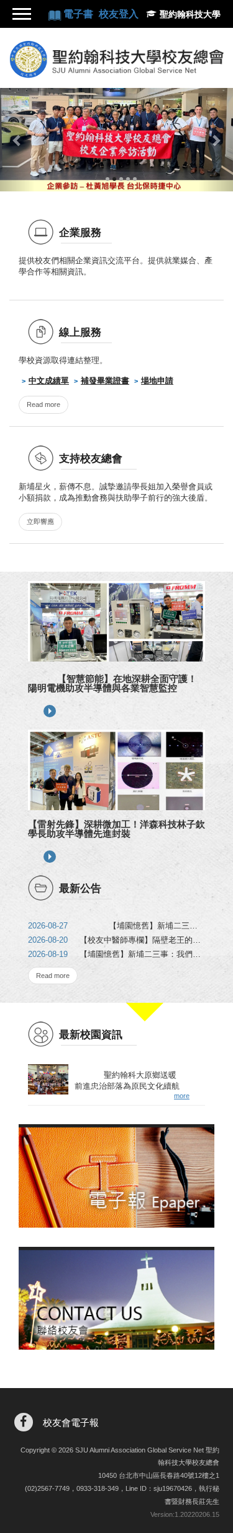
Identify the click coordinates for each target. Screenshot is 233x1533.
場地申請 (157, 380)
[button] (17, 139)
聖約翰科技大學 (190, 14)
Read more (43, 404)
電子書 (79, 14)
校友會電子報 (71, 1422)
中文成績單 (49, 380)
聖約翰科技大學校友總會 (116, 59)
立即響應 (40, 521)
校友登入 (119, 14)
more (49, 711)
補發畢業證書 (105, 380)
